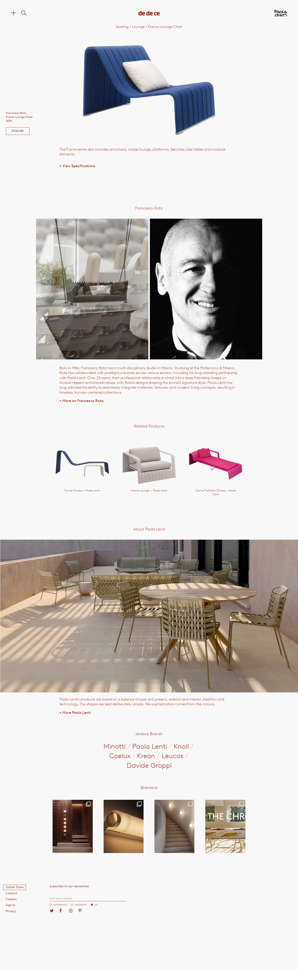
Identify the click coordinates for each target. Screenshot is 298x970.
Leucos (172, 756)
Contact (11, 893)
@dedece (149, 787)
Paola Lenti (149, 746)
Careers (11, 899)
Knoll (181, 746)
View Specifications (77, 166)
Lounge (138, 26)
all (96, 905)
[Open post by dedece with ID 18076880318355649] (72, 826)
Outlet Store (15, 887)
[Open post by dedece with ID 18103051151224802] (124, 826)
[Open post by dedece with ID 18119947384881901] (225, 826)
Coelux (119, 756)
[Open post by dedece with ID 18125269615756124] (174, 826)
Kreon (146, 756)
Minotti (114, 746)
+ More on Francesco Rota (81, 400)
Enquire (18, 130)
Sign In (10, 905)
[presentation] (58, 289)
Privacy (11, 911)
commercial (60, 905)
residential (81, 905)
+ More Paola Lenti (75, 712)
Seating (122, 26)
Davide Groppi (149, 765)
